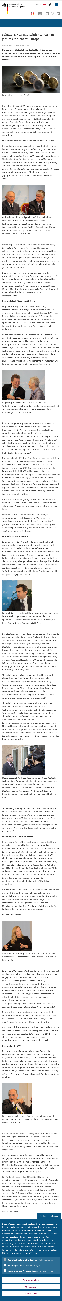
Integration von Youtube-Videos (23, 1270)
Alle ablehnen (31, 1286)
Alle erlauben (31, 1293)
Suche (50, 4)
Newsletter (40, 13)
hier (35, 1253)
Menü (56, 4)
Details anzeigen (46, 1259)
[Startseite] (14, 8)
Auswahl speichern (31, 1280)
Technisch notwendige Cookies (22, 1259)
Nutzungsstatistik (16, 1265)
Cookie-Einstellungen (49, 1215)
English (39, 4)
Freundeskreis (32, 13)
